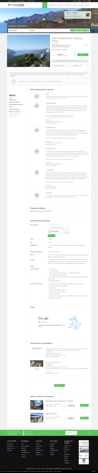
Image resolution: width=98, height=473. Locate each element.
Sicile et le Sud (39, 454)
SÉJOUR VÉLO (59, 5)
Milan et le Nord (39, 450)
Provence (23, 456)
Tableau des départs (14, 102)
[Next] (47, 50)
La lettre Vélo (29, 431)
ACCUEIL (45, 5)
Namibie (66, 456)
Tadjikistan (66, 463)
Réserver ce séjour (14, 111)
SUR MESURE (81, 5)
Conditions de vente (31, 468)
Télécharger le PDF (53, 225)
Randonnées (10, 444)
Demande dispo (77, 65)
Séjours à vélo (10, 446)
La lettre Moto (29, 433)
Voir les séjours (79, 30)
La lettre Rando (29, 434)
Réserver (81, 54)
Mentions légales (49, 468)
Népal (65, 458)
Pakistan (66, 460)
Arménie (66, 447)
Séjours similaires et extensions (14, 115)
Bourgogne (24, 450)
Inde (65, 452)
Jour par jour (12, 99)
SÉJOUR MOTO (68, 5)
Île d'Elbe (38, 448)
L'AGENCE (87, 5)
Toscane (38, 444)
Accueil (42, 468)
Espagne (52, 448)
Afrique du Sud (67, 445)
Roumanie (52, 444)
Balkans (52, 446)
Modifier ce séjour (59, 65)
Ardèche (23, 448)
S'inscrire (70, 432)
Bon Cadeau (31, 1)
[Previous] (9, 50)
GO (50, 235)
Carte (10, 107)
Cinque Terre (39, 446)
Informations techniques (16, 104)
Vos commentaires (14, 109)
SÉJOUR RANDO (51, 5)
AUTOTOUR (75, 5)
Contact (38, 468)
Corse (22, 444)
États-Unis (66, 450)
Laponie (52, 452)
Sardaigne (38, 452)
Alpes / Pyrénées (25, 446)
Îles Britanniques (54, 450)
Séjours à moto (10, 448)
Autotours (9, 450)
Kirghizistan (67, 454)
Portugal (52, 454)
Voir (83, 405)
